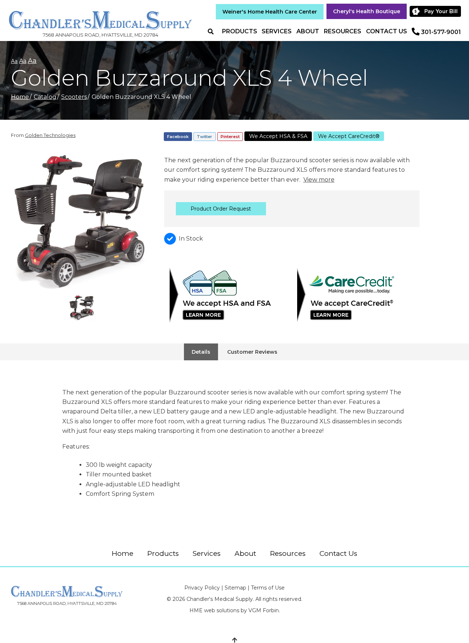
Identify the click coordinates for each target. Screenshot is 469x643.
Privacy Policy (202, 587)
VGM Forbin (263, 610)
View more (319, 179)
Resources (342, 31)
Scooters (74, 96)
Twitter (204, 136)
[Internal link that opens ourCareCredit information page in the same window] (355, 295)
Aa (14, 61)
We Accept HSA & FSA (278, 136)
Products (239, 31)
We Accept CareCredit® (349, 136)
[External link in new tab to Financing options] (436, 11)
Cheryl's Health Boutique (366, 11)
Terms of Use (268, 587)
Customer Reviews (252, 352)
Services (277, 31)
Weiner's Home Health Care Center (269, 11)
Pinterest (230, 136)
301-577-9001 (441, 32)
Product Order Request (221, 208)
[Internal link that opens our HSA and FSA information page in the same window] (228, 295)
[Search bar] (213, 31)
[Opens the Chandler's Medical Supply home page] (67, 591)
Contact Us (386, 31)
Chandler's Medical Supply (220, 599)
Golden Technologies (50, 135)
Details (201, 352)
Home (20, 96)
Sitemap (235, 587)
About (307, 31)
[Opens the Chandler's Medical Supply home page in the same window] (100, 16)
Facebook (178, 136)
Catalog (45, 96)
